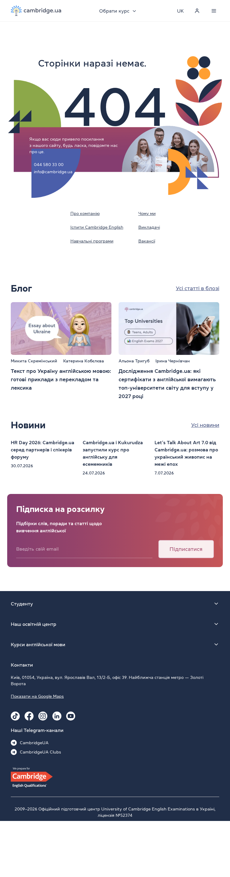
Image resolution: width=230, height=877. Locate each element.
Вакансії (146, 241)
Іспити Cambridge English (96, 227)
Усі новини (205, 425)
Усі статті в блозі (197, 288)
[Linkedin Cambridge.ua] (56, 716)
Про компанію (85, 213)
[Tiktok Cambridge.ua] (15, 716)
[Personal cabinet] (197, 10)
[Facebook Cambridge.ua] (29, 716)
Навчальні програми (92, 241)
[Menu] (213, 10)
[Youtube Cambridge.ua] (70, 716)
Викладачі (149, 227)
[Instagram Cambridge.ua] (42, 716)
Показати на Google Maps (37, 696)
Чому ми (147, 213)
